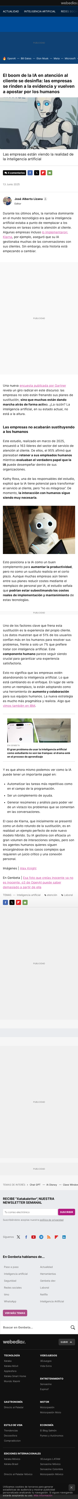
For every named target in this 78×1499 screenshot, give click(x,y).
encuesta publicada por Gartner (43, 385)
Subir (64, 1342)
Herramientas (48, 1273)
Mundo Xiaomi (12, 1381)
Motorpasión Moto (50, 1412)
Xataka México (12, 1458)
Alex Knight (28, 868)
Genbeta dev (48, 1280)
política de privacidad (51, 1219)
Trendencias (11, 1430)
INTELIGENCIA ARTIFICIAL (40, 11)
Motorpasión (47, 1407)
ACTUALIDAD (11, 11)
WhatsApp (10, 1301)
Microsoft (70, 58)
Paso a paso (11, 1266)
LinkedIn (64, 1236)
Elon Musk (42, 58)
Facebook (30, 172)
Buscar (73, 1327)
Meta (56, 58)
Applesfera (10, 1371)
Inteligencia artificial (28, 894)
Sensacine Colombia (51, 1469)
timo (6, 1294)
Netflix (44, 1294)
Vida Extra (46, 1365)
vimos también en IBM (19, 706)
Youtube (33, 1236)
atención (52, 894)
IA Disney (52, 1184)
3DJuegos (46, 1360)
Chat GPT (35, 1184)
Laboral (68, 894)
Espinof (44, 1389)
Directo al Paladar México (18, 1474)
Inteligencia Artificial (52, 1301)
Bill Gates (26, 58)
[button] (30, 199)
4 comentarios (16, 172)
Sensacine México (50, 1464)
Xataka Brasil (11, 1464)
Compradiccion (12, 1440)
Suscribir (66, 1212)
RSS (49, 1236)
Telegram (41, 1236)
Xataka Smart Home (15, 1376)
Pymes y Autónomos (51, 1435)
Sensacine (46, 1384)
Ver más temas (15, 1313)
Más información (43, 1495)
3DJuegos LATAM (50, 1458)
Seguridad (10, 1280)
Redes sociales (13, 1287)
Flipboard (43, 172)
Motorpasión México (51, 1474)
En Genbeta (13, 745)
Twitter (36, 172)
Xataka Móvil (11, 1365)
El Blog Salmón (48, 1430)
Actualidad (46, 1266)
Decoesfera (10, 1435)
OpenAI (11, 58)
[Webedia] (69, 3)
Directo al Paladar (14, 1407)
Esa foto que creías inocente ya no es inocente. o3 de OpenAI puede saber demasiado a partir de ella (38, 882)
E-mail (49, 172)
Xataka (7, 1360)
